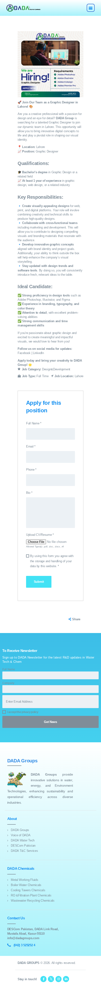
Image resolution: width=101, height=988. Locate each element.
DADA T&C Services (24, 851)
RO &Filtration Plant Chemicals (31, 895)
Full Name (33, 423)
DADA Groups (20, 830)
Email (30, 446)
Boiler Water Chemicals (26, 885)
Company (8, 682)
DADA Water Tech (23, 840)
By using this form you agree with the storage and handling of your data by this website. (52, 561)
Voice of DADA (20, 835)
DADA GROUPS (28, 963)
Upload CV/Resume (40, 534)
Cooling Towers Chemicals (28, 890)
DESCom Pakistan (23, 845)
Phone (31, 469)
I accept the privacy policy (22, 712)
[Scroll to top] (95, 982)
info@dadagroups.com (23, 938)
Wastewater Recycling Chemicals (32, 900)
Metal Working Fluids (24, 880)
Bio (29, 492)
